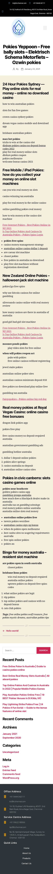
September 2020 (12, 737)
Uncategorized (11, 752)
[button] (45, 28)
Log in (6, 766)
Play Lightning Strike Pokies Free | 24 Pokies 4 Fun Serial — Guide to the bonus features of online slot (25, 708)
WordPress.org (11, 778)
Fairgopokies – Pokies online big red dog (25, 399)
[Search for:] (19, 651)
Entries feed (9, 770)
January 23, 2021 (32, 69)
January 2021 (10, 733)
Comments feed (11, 774)
